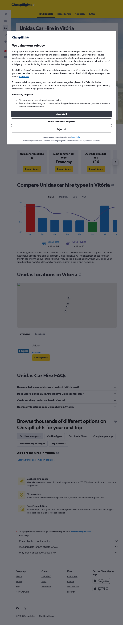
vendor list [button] (24, 76)
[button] (61, 114)
